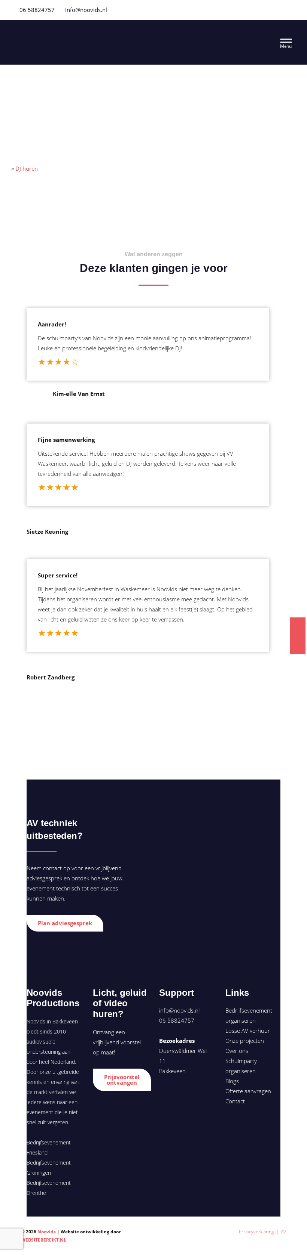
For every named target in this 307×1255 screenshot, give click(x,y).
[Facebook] (272, 9)
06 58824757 (36, 9)
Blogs (232, 1081)
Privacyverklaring (256, 1231)
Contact (235, 1101)
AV (283, 1231)
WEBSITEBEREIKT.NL (43, 1240)
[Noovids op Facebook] (164, 1094)
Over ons (236, 1050)
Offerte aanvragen (248, 1091)
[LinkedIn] (290, 9)
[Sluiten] (300, 607)
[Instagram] (281, 9)
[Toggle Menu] (286, 42)
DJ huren (26, 168)
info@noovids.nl (86, 9)
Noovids (76, 35)
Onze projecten (244, 1040)
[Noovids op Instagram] (191, 1094)
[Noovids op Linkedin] (178, 1094)
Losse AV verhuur (247, 1030)
